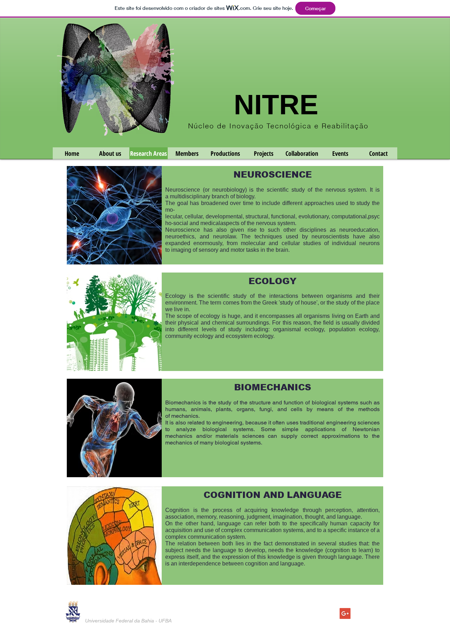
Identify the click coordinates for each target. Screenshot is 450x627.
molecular (253, 243)
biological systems (238, 442)
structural (256, 216)
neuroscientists (330, 236)
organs (245, 409)
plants (223, 409)
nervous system (346, 190)
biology (245, 196)
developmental (224, 216)
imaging (181, 250)
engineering (227, 422)
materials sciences (240, 436)
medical (210, 223)
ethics (187, 236)
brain (282, 250)
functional (283, 216)
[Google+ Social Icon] (345, 613)
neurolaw (224, 236)
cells (296, 409)
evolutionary (313, 216)
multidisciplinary (190, 196)
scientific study (286, 190)
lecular (173, 216)
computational (349, 216)
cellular (193, 216)
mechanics (184, 415)
